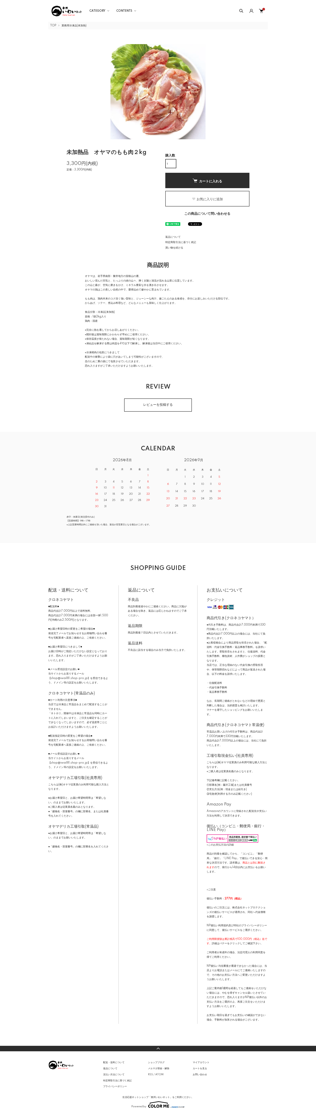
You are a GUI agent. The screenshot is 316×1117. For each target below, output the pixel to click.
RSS (150, 1074)
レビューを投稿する (158, 405)
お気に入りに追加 (210, 199)
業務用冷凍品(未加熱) (74, 25)
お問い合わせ (200, 1074)
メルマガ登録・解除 (158, 1068)
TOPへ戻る (158, 1048)
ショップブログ (156, 1062)
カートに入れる (210, 181)
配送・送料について (114, 1062)
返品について (173, 237)
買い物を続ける (174, 247)
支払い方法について (114, 1074)
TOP (53, 25)
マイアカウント (201, 1062)
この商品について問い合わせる (207, 214)
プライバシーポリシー (115, 1086)
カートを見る (200, 1068)
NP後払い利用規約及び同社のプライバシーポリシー (237, 925)
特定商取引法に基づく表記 (180, 242)
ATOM (159, 1074)
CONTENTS (124, 11)
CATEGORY (97, 11)
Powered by (138, 1106)
